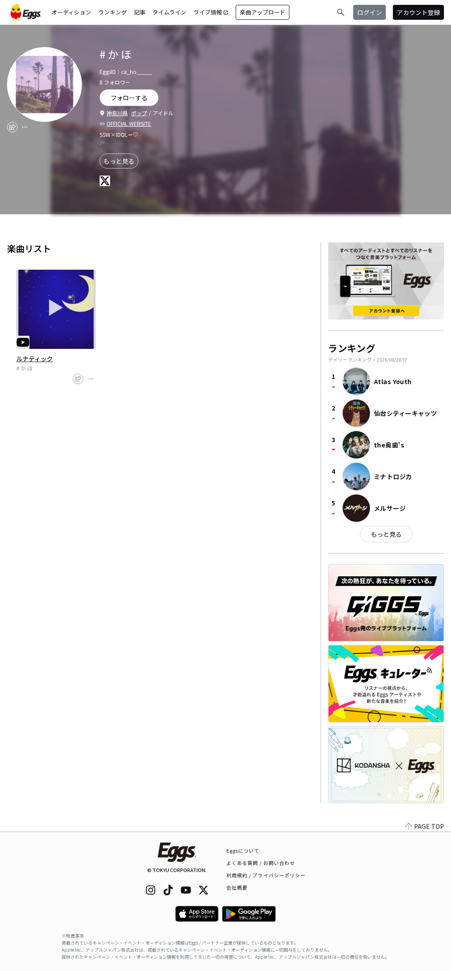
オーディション (71, 12)
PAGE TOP (429, 826)
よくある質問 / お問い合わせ (261, 862)
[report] (24, 127)
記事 (139, 12)
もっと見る (119, 161)
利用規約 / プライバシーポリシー (266, 875)
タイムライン (169, 12)
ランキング (112, 12)
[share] (12, 127)
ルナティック (34, 358)
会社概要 (237, 887)
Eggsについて (243, 850)
